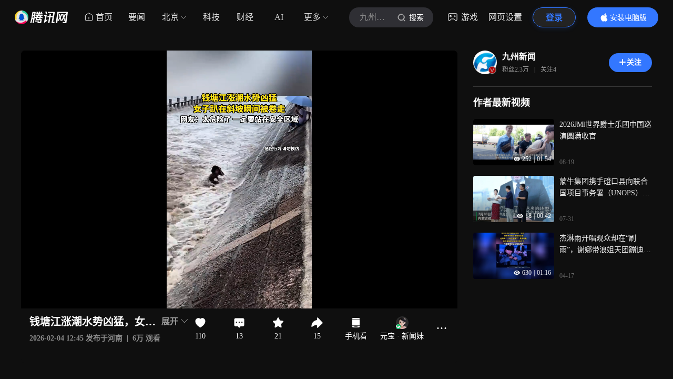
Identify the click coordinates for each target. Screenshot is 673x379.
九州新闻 (519, 56)
